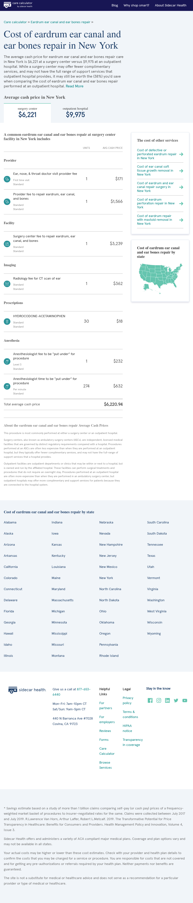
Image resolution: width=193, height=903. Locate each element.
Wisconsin (154, 622)
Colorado (10, 578)
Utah (150, 567)
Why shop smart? (136, 5)
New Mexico (108, 567)
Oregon (104, 633)
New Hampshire (111, 544)
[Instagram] (159, 702)
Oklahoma (106, 622)
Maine (56, 578)
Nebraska (106, 522)
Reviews (105, 731)
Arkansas (10, 556)
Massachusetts (63, 600)
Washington (156, 600)
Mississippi (59, 633)
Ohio (102, 611)
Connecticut (13, 589)
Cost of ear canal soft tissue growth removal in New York (155, 170)
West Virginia (156, 611)
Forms (104, 740)
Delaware (11, 600)
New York (106, 578)
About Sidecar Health (170, 5)
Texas (151, 556)
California (11, 567)
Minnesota (59, 622)
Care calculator (15, 22)
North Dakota (109, 600)
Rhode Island (109, 656)
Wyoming (154, 633)
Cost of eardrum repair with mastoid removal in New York (154, 219)
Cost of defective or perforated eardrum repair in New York (157, 154)
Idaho (8, 644)
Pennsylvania (108, 644)
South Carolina (158, 522)
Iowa (55, 533)
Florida (9, 611)
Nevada (104, 533)
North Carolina (110, 589)
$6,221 (27, 112)
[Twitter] (176, 702)
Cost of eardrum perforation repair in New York (156, 203)
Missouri (58, 644)
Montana (58, 656)
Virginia (152, 589)
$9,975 (75, 112)
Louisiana (59, 567)
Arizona (9, 544)
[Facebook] (150, 702)
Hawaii (8, 633)
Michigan (58, 611)
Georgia (9, 622)
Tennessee (155, 544)
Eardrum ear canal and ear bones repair (60, 22)
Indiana (57, 522)
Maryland (58, 589)
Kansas (57, 544)
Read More (74, 86)
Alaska (8, 533)
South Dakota (157, 533)
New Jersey (107, 556)
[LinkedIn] (167, 702)
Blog (115, 5)
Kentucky (58, 556)
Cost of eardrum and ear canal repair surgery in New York (155, 187)
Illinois (8, 656)
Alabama (10, 522)
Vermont (153, 578)
